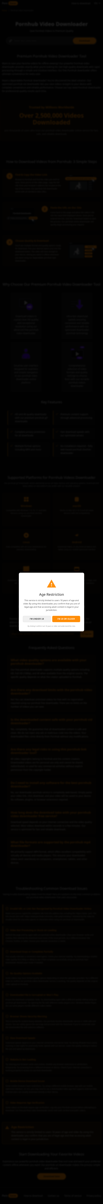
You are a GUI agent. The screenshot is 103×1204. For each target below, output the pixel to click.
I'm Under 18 (37, 619)
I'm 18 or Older (66, 619)
